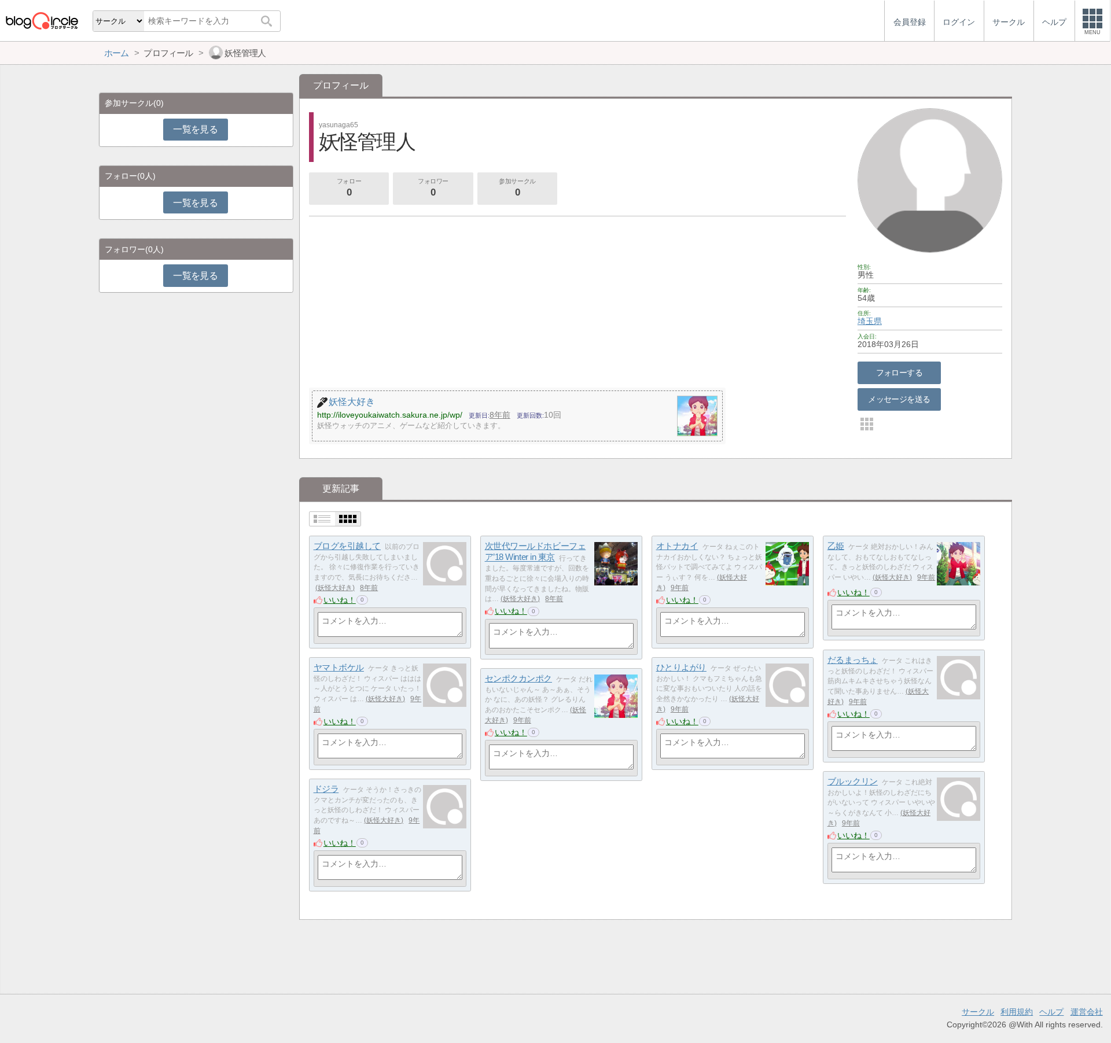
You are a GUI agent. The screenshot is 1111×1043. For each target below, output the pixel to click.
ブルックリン (852, 781)
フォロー (349, 188)
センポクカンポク (518, 678)
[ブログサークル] (41, 20)
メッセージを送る (899, 399)
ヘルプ (1051, 1011)
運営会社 (1086, 1011)
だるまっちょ (852, 660)
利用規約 (1016, 1011)
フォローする (899, 372)
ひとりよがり (681, 667)
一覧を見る (195, 129)
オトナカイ (677, 546)
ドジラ (326, 789)
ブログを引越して (347, 546)
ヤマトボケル (339, 667)
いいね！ (339, 600)
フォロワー (433, 188)
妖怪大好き (335, 587)
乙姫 (835, 546)
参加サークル (517, 188)
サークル (978, 1011)
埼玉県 (870, 321)
